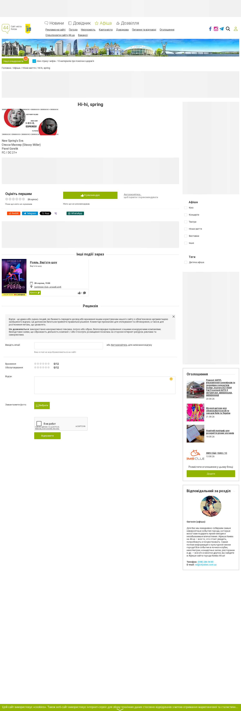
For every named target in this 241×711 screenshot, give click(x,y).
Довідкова (122, 29)
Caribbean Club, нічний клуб (47, 287)
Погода (73, 29)
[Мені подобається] (79, 292)
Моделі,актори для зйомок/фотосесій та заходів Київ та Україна (218, 411)
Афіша (106, 23)
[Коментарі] (84, 292)
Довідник (82, 23)
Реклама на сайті (55, 29)
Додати (211, 473)
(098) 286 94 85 (205, 561)
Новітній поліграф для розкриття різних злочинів (220, 431)
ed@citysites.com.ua (205, 564)
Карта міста (106, 29)
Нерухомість (88, 29)
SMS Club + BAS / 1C (216, 453)
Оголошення (167, 29)
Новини (57, 23)
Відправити (47, 435)
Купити (33, 292)
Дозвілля (130, 23)
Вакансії (83, 35)
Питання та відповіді (144, 29)
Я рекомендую (92, 195)
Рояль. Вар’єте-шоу (43, 262)
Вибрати (43, 405)
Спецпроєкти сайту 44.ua (60, 35)
